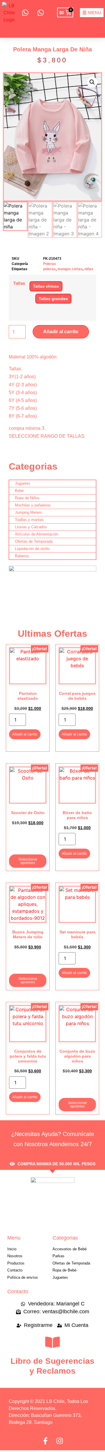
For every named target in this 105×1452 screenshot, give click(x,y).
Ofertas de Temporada (33, 541)
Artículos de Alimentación (36, 534)
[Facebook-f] (45, 1440)
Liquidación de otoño (32, 548)
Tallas (19, 283)
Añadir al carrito (60, 331)
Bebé (19, 490)
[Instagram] (59, 1440)
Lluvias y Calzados (31, 527)
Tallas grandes (53, 298)
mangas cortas (70, 269)
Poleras (49, 264)
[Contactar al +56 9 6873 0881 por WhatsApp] (25, 12)
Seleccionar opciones (27, 861)
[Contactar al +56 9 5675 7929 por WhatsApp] (40, 12)
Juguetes (22, 483)
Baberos (22, 556)
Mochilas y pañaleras (33, 505)
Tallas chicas (46, 286)
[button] (92, 82)
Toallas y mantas (29, 519)
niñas (88, 269)
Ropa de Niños (27, 498)
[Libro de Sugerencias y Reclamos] (52, 1342)
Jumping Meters (28, 512)
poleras (49, 269)
